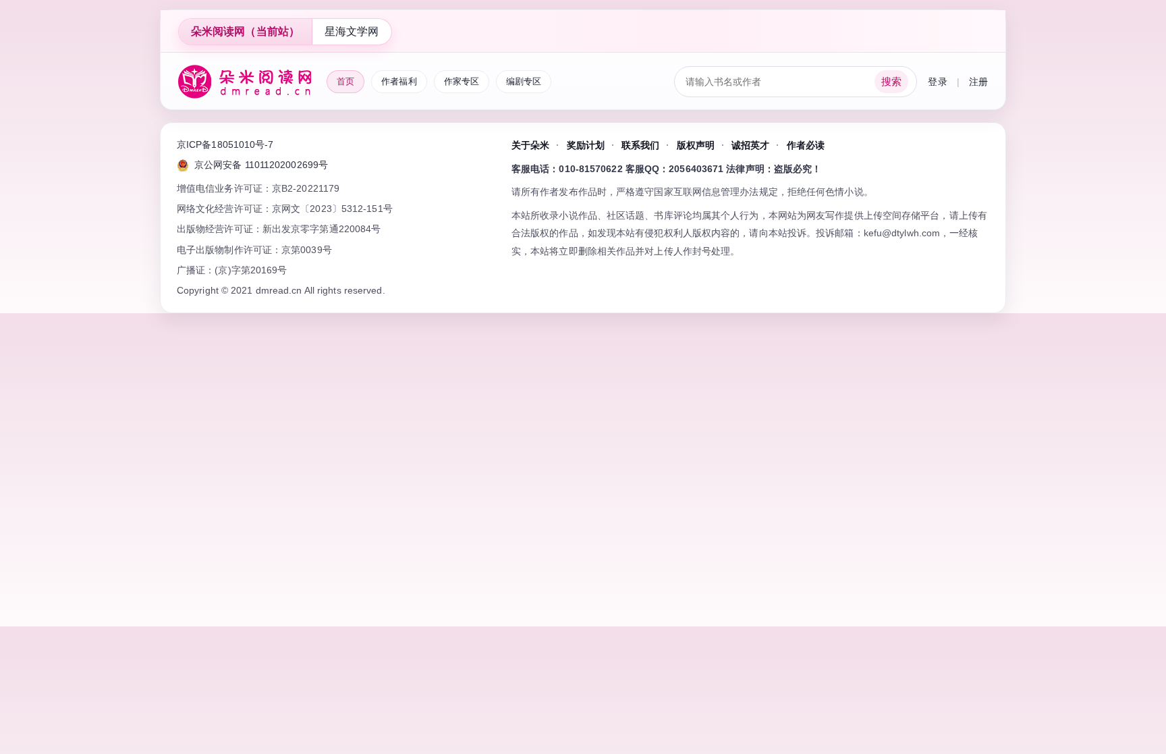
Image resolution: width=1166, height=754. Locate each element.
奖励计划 (586, 145)
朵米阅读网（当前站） (245, 31)
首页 (345, 81)
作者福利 (398, 81)
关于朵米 (530, 145)
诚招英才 (750, 145)
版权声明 (696, 145)
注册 (978, 81)
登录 (937, 81)
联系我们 (640, 145)
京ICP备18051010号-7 (225, 144)
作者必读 (806, 145)
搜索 (891, 81)
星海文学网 (352, 31)
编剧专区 (523, 81)
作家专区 (461, 81)
